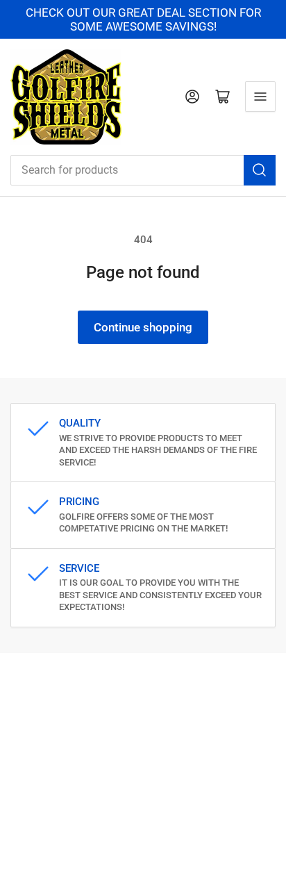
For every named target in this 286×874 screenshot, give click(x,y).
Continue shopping (143, 327)
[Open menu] (260, 96)
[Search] (259, 170)
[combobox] (143, 170)
